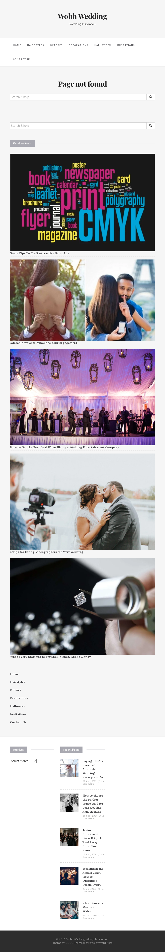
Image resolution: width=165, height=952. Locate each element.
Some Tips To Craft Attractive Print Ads (39, 253)
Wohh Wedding (82, 16)
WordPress (105, 942)
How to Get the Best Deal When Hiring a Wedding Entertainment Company (64, 447)
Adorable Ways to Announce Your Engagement (43, 343)
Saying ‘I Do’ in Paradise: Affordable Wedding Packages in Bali (93, 769)
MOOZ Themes (74, 942)
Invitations (126, 45)
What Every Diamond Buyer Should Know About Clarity (50, 657)
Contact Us (22, 59)
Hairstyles (35, 45)
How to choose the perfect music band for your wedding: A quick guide (92, 803)
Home (17, 45)
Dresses (56, 45)
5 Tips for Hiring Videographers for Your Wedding (46, 552)
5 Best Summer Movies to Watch (92, 907)
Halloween (102, 45)
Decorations (78, 45)
